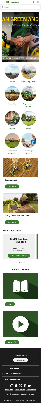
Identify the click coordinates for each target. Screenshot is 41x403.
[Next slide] (25, 263)
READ (10, 304)
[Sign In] (38, 2)
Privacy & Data (20, 390)
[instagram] (12, 386)
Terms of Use (31, 390)
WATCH (10, 342)
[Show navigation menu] (3, 2)
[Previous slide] (16, 263)
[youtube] (29, 386)
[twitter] (20, 386)
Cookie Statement (13, 394)
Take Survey (20, 360)
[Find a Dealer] (33, 2)
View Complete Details (19, 255)
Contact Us (9, 390)
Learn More (12, 186)
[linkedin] (25, 386)
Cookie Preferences (27, 394)
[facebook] (16, 386)
